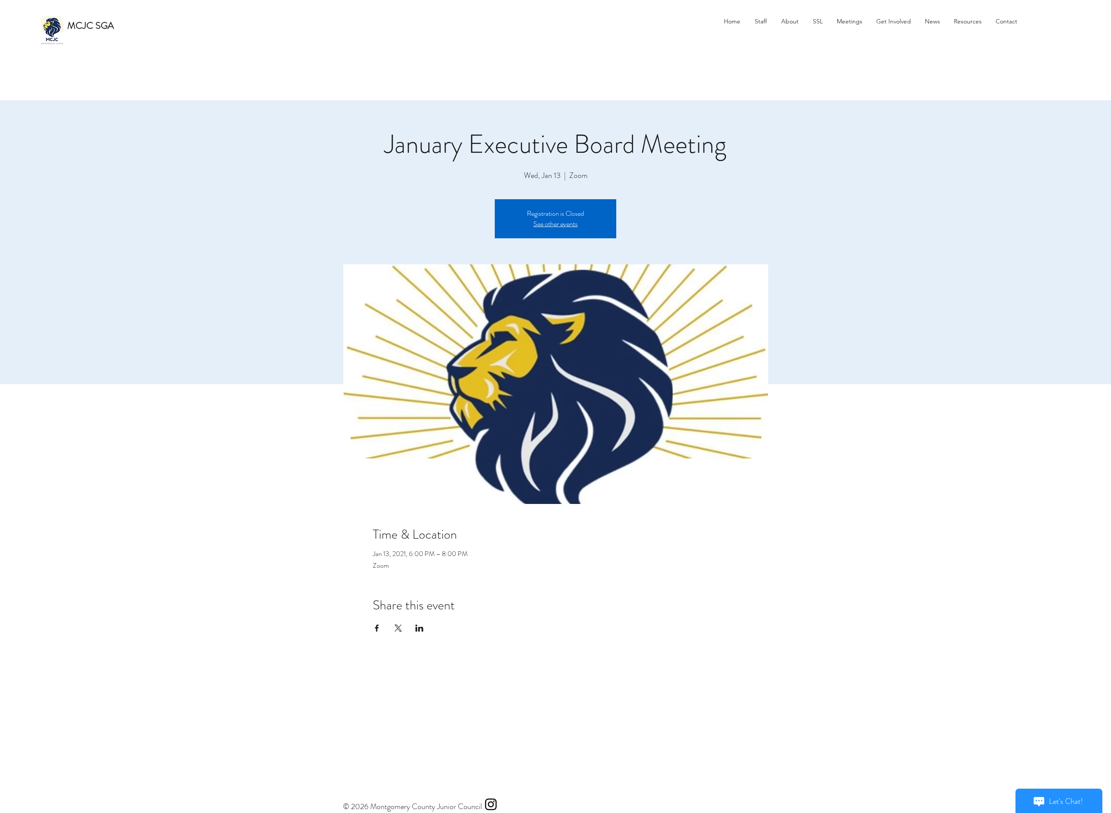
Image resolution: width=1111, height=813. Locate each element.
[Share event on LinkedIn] (419, 628)
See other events (555, 224)
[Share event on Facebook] (377, 628)
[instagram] (491, 804)
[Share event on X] (398, 628)
